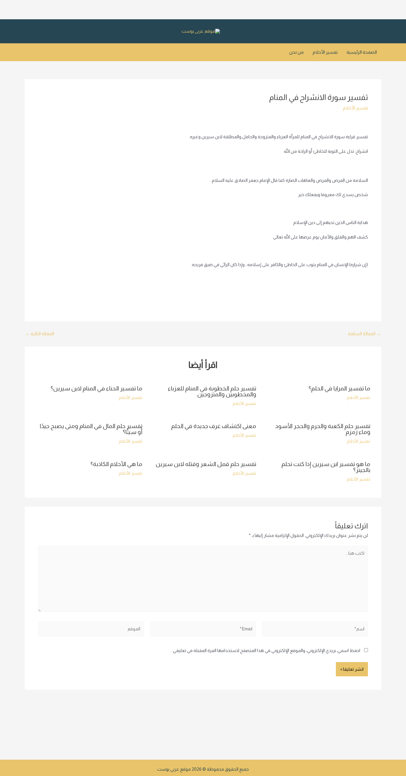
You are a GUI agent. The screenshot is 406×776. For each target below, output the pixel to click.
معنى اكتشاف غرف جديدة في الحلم (213, 426)
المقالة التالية (39, 333)
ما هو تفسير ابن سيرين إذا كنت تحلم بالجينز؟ (325, 467)
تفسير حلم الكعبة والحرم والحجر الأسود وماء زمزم (322, 429)
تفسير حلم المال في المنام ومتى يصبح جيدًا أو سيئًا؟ (91, 429)
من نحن (296, 52)
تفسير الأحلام (325, 52)
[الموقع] (91, 629)
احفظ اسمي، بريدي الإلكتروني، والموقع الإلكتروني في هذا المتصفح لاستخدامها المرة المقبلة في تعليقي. (266, 650)
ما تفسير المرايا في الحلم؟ (339, 388)
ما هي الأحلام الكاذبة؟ (116, 464)
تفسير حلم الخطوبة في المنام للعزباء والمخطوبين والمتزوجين (212, 391)
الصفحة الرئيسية (362, 52)
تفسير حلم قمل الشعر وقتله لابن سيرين (206, 464)
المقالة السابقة (364, 333)
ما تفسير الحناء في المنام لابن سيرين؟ (96, 388)
